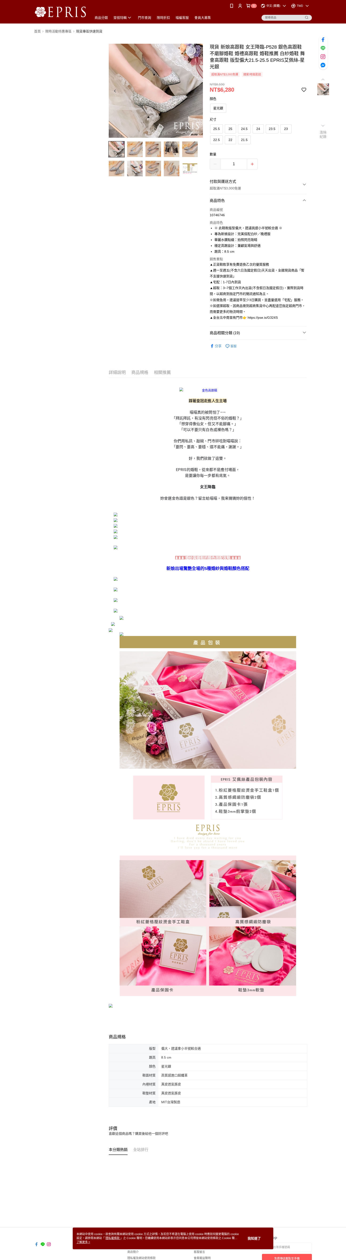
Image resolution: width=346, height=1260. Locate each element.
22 (230, 140)
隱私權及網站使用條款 (141, 1258)
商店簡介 (133, 1252)
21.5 (244, 140)
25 (230, 129)
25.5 (216, 129)
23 (286, 129)
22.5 (216, 140)
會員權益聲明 (202, 1258)
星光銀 (218, 108)
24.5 (244, 129)
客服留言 (199, 1252)
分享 (218, 346)
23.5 (272, 129)
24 (258, 129)
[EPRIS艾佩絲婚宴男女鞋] (60, 12)
